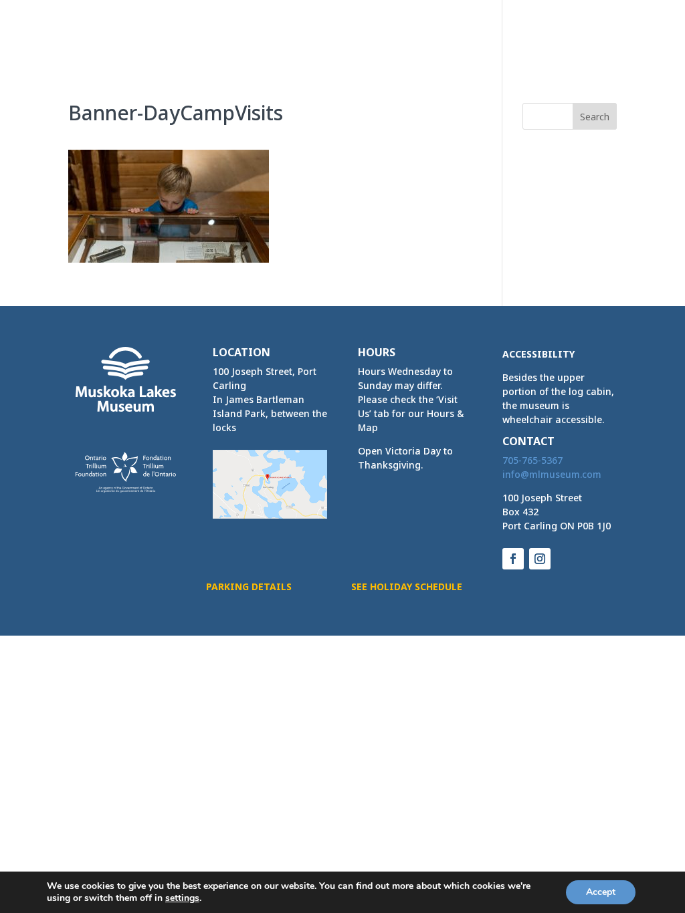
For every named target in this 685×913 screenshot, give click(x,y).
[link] (115, 31)
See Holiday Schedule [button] (406, 586)
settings (182, 898)
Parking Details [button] (249, 586)
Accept (600, 892)
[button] (606, 45)
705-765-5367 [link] (532, 460)
